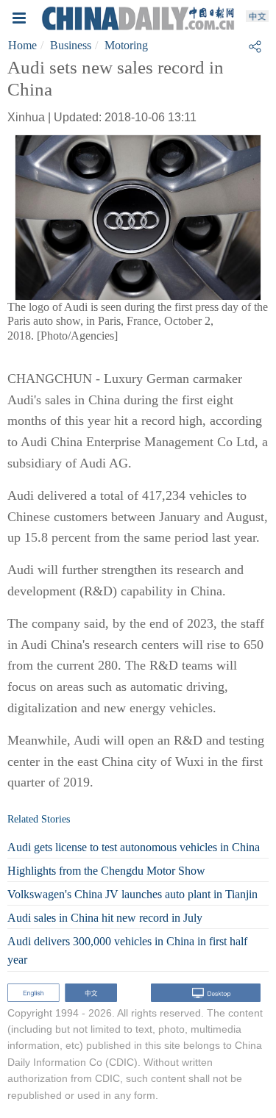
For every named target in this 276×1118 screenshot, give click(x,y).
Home (22, 45)
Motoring (126, 45)
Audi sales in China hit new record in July (104, 917)
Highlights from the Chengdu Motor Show (106, 870)
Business (70, 45)
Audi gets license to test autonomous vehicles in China (133, 847)
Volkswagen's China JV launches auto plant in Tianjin (132, 894)
